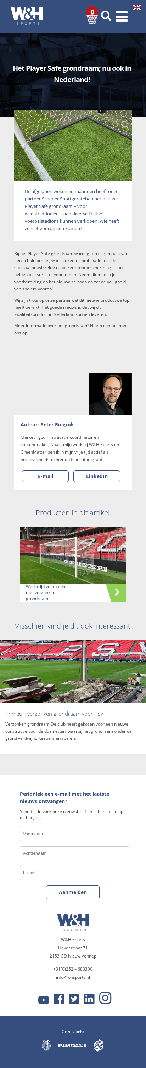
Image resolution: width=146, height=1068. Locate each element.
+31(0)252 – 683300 (72, 969)
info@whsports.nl (73, 977)
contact (110, 326)
